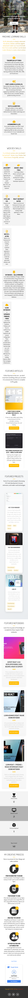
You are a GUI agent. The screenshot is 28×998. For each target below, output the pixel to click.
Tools (17, 6)
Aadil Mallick (14, 961)
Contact (22, 6)
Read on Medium (14, 428)
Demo (12, 500)
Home (5, 6)
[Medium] (18, 994)
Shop (9, 9)
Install (21, 540)
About (9, 6)
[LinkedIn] (14, 994)
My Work (14, 23)
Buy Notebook (14, 683)
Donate (18, 9)
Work (13, 6)
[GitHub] (10, 994)
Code (18, 500)
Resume (13, 9)
